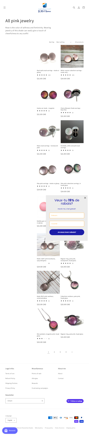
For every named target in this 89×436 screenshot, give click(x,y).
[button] (4, 7)
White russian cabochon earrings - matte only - (71, 71)
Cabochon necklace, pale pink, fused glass (70, 297)
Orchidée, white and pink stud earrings (70, 147)
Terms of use (9, 373)
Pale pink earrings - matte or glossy (48, 183)
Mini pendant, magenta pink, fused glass (48, 335)
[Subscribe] (42, 400)
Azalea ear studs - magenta (45, 108)
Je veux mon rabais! (67, 232)
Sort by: (51, 42)
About (60, 373)
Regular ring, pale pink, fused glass (72, 334)
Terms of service (59, 428)
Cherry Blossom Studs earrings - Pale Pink (71, 109)
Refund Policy (10, 378)
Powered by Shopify (27, 428)
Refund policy (39, 428)
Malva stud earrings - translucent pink (47, 147)
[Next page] (72, 352)
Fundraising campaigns (40, 388)
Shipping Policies (11, 383)
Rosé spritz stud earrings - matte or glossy (48, 71)
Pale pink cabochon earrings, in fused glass (71, 184)
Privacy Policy (10, 388)
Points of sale (36, 373)
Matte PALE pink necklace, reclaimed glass (45, 297)
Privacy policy (49, 428)
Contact (61, 378)
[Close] (85, 197)
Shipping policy (70, 428)
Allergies (35, 378)
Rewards (35, 383)
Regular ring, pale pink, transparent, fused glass (68, 259)
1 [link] (48, 352)
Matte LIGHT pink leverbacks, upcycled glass (46, 259)
